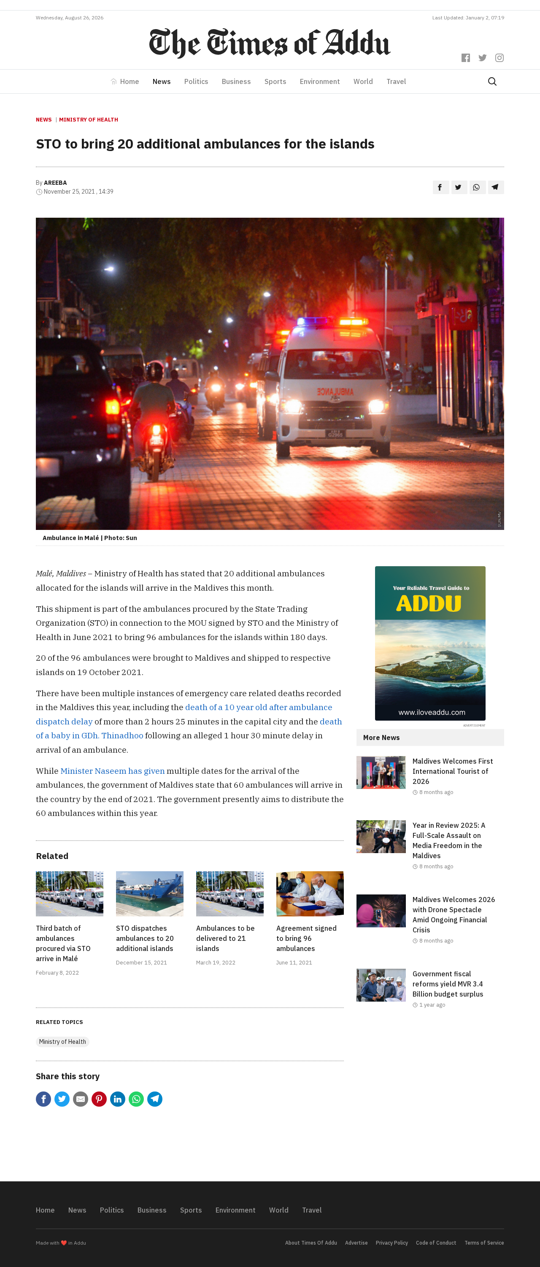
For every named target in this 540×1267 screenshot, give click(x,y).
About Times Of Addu (311, 1243)
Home (129, 81)
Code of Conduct (436, 1243)
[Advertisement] (430, 1102)
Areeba (55, 182)
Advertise (356, 1243)
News (162, 81)
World (363, 81)
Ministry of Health (88, 119)
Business (236, 81)
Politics (196, 81)
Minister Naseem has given (112, 770)
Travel (396, 81)
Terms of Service (484, 1243)
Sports (275, 81)
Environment (320, 81)
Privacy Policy (392, 1243)
